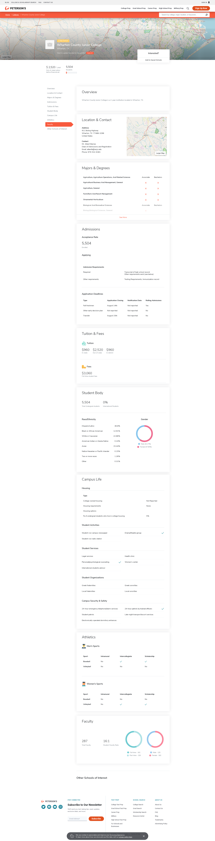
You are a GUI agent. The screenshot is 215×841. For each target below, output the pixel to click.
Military (113, 816)
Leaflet (188, 19)
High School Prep (165, 8)
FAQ (40, 2)
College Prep (125, 8)
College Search (138, 805)
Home (7, 15)
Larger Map (6, 57)
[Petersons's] (15, 8)
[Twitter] (43, 807)
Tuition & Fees (52, 106)
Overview (51, 88)
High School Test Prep (118, 820)
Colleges (16, 15)
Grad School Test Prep (119, 808)
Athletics (50, 120)
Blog (7, 2)
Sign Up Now (201, 8)
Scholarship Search (139, 812)
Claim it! (89, 53)
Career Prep (152, 8)
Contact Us (159, 808)
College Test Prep (117, 805)
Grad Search (137, 808)
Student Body (52, 111)
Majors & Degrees (54, 97)
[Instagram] (61, 807)
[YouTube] (55, 807)
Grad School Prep (139, 8)
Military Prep (178, 8)
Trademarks (159, 820)
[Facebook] (49, 807)
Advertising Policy (161, 824)
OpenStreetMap (199, 19)
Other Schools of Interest (57, 129)
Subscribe (96, 818)
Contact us (48, 2)
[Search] (188, 8)
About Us (158, 805)
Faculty (50, 124)
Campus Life (52, 115)
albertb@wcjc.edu (94, 149)
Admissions (52, 102)
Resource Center (138, 816)
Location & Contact (54, 93)
